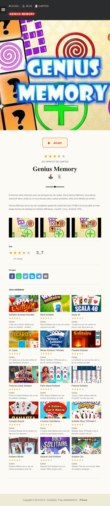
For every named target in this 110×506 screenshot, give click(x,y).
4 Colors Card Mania (50, 421)
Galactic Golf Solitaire (50, 456)
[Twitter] (25, 276)
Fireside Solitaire (80, 350)
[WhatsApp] (19, 276)
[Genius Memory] (55, 75)
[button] (3, 9)
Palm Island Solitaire (50, 385)
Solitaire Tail (77, 456)
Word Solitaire (47, 314)
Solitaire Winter (16, 456)
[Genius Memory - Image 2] (55, 227)
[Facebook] (12, 276)
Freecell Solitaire (80, 385)
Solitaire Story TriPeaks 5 (84, 421)
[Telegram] (39, 276)
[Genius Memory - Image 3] (86, 227)
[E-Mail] (45, 276)
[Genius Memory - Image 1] (23, 227)
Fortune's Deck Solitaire (20, 385)
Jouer (55, 142)
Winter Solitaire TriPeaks (52, 350)
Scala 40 (76, 314)
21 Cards (13, 350)
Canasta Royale (16, 421)
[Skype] (32, 276)
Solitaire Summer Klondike (21, 314)
